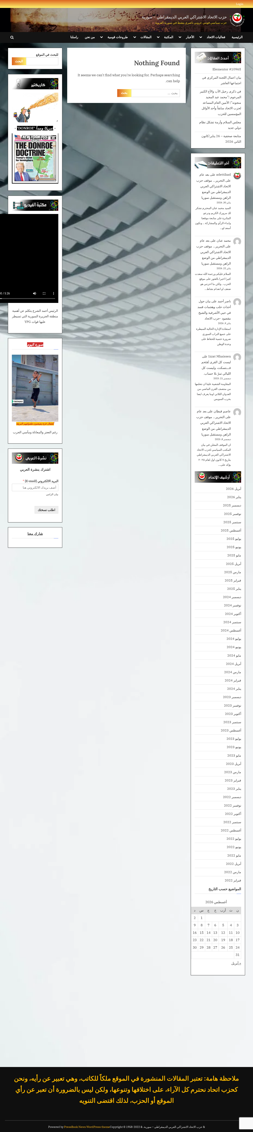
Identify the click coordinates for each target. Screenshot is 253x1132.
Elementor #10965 (226, 69)
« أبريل (236, 963)
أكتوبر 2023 (233, 714)
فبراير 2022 (233, 880)
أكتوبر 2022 (233, 814)
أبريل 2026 (233, 488)
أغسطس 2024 (231, 630)
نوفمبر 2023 (232, 705)
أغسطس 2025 (231, 530)
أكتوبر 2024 (233, 614)
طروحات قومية (118, 37)
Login (239, 4)
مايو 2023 (234, 755)
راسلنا (74, 37)
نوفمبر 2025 (232, 514)
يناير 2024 (234, 688)
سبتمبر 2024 (232, 622)
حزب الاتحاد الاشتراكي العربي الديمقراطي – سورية (184, 17)
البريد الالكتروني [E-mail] (40, 481)
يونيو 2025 (234, 547)
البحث (19, 61)
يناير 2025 (234, 588)
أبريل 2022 (233, 863)
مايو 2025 (234, 555)
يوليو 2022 (234, 838)
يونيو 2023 (234, 747)
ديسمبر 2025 (232, 505)
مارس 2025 (232, 572)
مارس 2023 (232, 772)
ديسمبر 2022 (232, 797)
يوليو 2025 (234, 538)
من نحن (90, 37)
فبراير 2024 (233, 680)
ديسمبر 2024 (232, 597)
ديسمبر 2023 (232, 697)
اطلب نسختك (46, 510)
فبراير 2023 (233, 780)
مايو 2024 (234, 655)
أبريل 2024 (233, 664)
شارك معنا (35, 533)
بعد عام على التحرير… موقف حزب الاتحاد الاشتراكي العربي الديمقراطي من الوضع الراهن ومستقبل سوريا (213, 185)
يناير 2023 (234, 788)
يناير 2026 (234, 497)
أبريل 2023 (233, 764)
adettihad (223, 174)
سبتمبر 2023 (232, 722)
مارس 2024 (232, 672)
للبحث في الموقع (47, 54)
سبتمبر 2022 (232, 822)
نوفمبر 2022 (232, 805)
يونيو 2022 (234, 847)
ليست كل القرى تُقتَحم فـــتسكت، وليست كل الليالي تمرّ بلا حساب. (216, 367)
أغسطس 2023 (231, 730)
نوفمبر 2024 (232, 605)
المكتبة (168, 37)
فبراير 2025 (233, 580)
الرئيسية (237, 37)
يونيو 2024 (234, 647)
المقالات (146, 37)
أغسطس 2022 (231, 830)
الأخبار (190, 37)
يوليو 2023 (234, 738)
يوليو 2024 (234, 638)
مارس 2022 (232, 872)
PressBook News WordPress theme (87, 1127)
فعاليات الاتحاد (216, 37)
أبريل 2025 (233, 564)
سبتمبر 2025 (232, 522)
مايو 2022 (234, 855)
